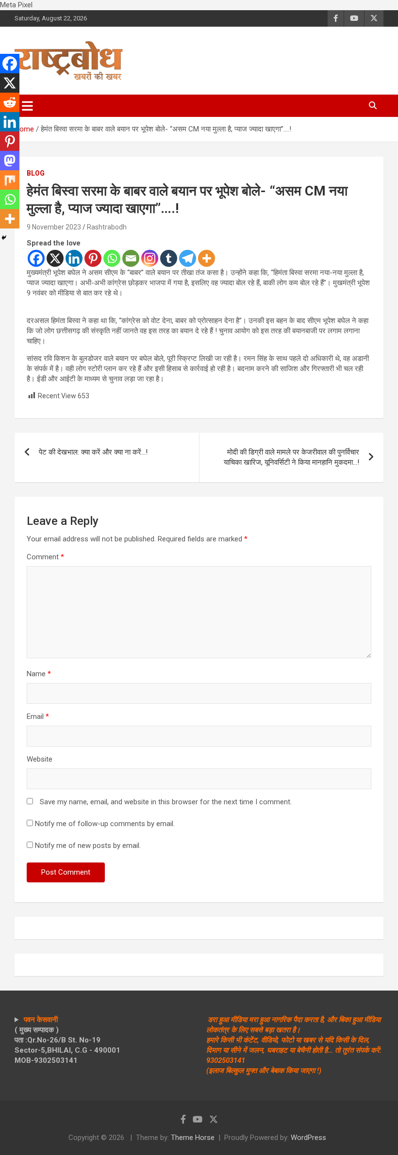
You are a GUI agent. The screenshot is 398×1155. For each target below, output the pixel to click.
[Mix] (9, 180)
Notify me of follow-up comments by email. (105, 823)
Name (39, 673)
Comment (45, 557)
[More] (206, 258)
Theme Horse (193, 1137)
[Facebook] (36, 258)
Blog (36, 173)
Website (39, 759)
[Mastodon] (9, 160)
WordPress (308, 1137)
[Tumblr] (168, 258)
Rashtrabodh (107, 227)
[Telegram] (187, 258)
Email (38, 716)
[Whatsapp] (111, 258)
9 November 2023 (54, 227)
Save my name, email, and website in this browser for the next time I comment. (166, 801)
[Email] (130, 258)
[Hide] (4, 238)
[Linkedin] (74, 258)
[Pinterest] (92, 258)
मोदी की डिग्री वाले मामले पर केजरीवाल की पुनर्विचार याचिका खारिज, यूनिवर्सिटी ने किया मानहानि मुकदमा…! (291, 457)
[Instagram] (149, 258)
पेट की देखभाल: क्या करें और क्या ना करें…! (93, 452)
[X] (55, 258)
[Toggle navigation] (27, 106)
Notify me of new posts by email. (88, 845)
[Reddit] (9, 102)
